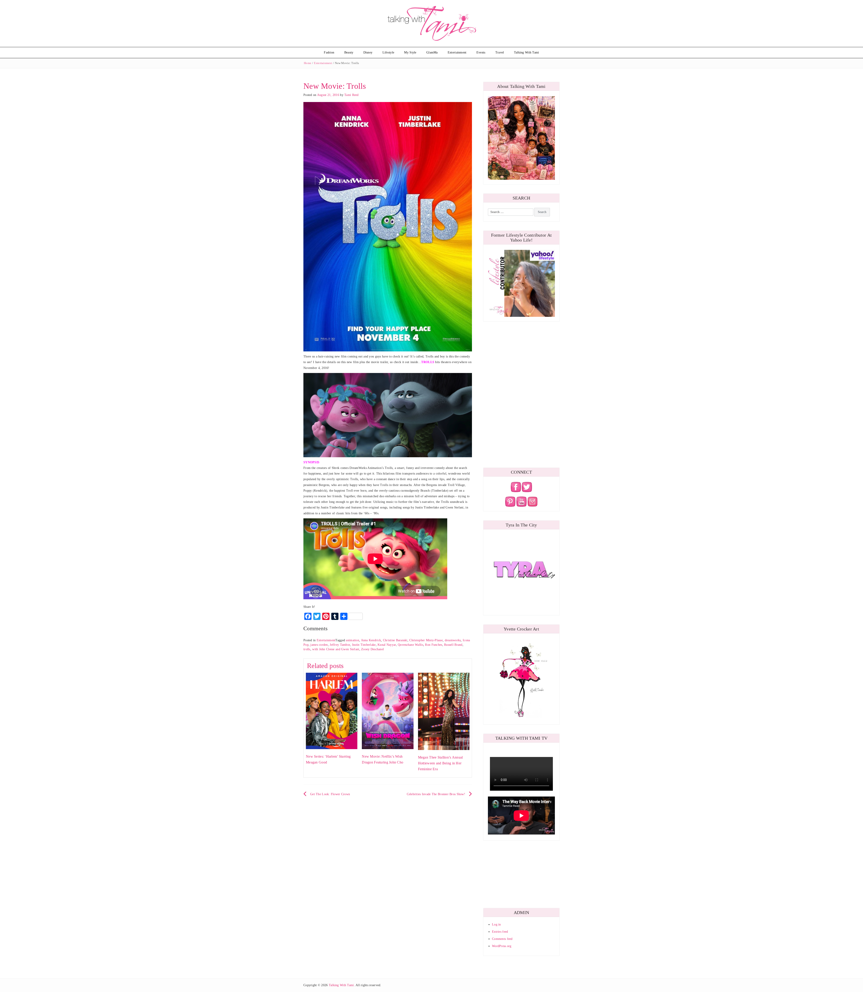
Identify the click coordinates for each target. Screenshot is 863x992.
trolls (306, 649)
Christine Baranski (395, 640)
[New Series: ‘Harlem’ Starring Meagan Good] (331, 710)
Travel (499, 52)
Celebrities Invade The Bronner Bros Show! (436, 794)
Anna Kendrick (371, 640)
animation (352, 640)
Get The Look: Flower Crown (330, 794)
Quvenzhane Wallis (410, 644)
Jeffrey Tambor (340, 644)
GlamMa (432, 52)
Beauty (349, 52)
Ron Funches (433, 644)
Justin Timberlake (364, 644)
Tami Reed (351, 95)
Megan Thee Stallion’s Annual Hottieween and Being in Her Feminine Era (440, 763)
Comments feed (502, 939)
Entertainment (457, 52)
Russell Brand (453, 644)
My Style (410, 52)
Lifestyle (388, 52)
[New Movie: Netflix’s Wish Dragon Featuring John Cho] (387, 710)
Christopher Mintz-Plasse (426, 640)
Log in (496, 924)
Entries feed (500, 931)
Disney (368, 52)
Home (307, 63)
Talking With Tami (526, 52)
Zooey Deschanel (372, 649)
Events (480, 52)
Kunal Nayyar (387, 644)
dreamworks (453, 640)
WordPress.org (502, 946)
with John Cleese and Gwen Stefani (335, 649)
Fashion (329, 52)
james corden (319, 644)
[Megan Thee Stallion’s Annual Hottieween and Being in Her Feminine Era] (443, 711)
